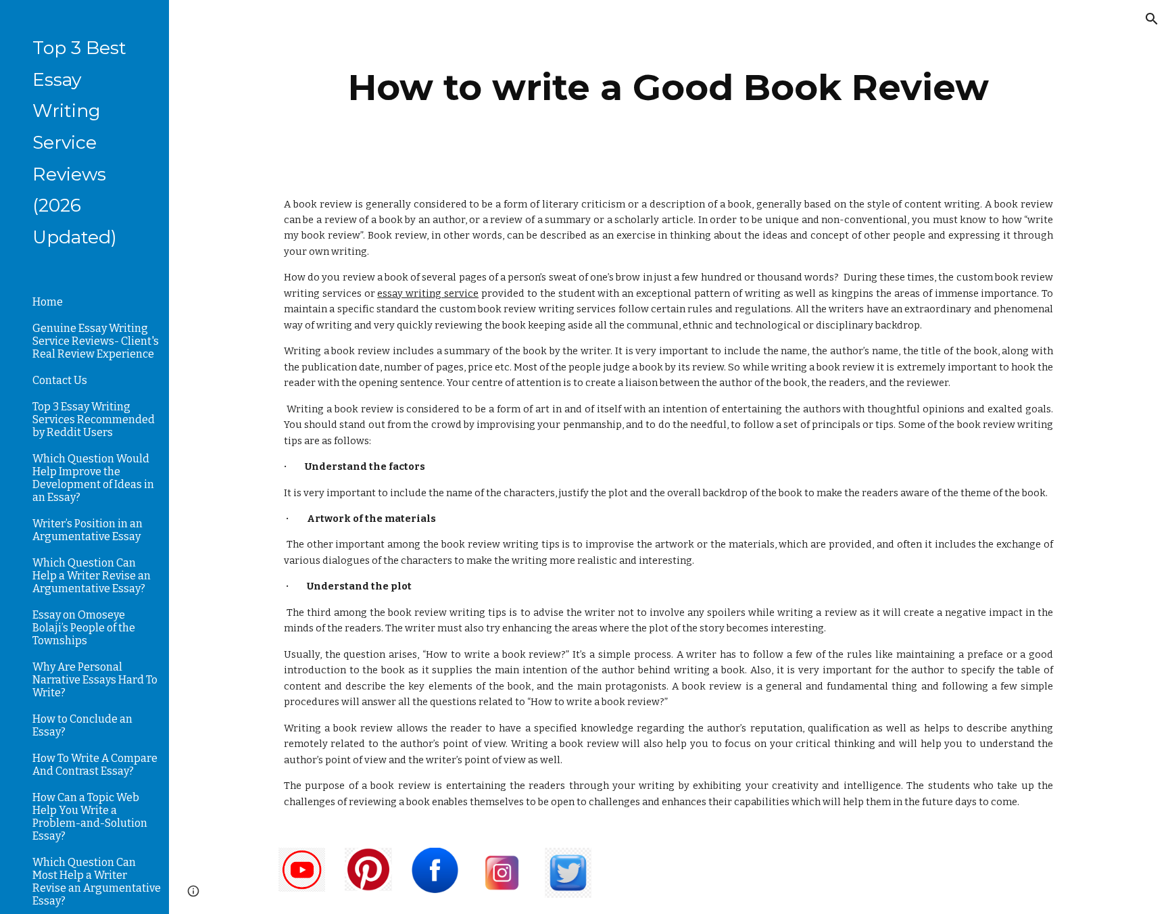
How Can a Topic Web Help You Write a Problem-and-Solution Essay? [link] (89, 816)
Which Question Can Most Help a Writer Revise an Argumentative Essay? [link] (96, 881)
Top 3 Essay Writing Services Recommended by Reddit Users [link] (93, 419)
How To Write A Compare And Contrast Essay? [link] (94, 764)
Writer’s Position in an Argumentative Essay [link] (87, 530)
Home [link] (47, 301)
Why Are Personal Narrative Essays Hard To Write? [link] (94, 679)
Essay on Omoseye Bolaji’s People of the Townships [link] (83, 627)
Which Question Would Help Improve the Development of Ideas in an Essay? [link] (93, 478)
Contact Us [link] (59, 380)
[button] (1152, 19)
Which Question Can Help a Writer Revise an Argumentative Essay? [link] (91, 575)
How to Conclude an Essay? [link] (82, 725)
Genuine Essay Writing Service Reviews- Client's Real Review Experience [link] (95, 341)
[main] (668, 87)
